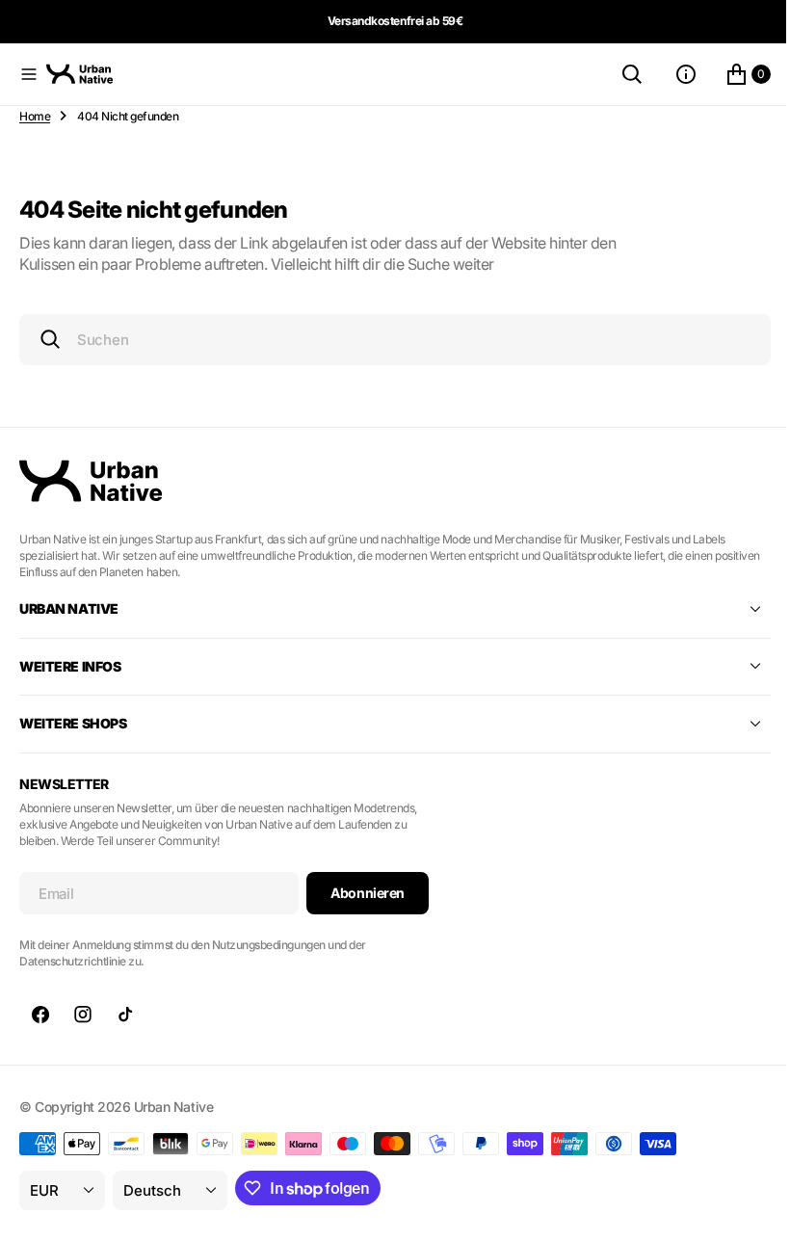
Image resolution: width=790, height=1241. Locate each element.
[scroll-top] (742, 1208)
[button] (29, 74)
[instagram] (83, 1014)
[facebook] (40, 1014)
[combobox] (387, 339)
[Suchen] (617, 74)
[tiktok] (125, 1014)
